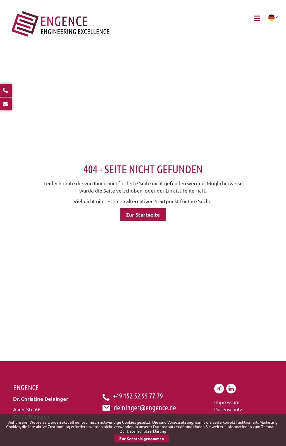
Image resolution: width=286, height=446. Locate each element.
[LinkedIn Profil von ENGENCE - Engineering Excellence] (231, 391)
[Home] (60, 34)
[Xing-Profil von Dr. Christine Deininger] (219, 391)
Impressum (227, 402)
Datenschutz (228, 409)
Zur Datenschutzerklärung (143, 430)
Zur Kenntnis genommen (141, 438)
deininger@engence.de (145, 407)
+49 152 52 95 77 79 (138, 395)
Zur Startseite (143, 214)
